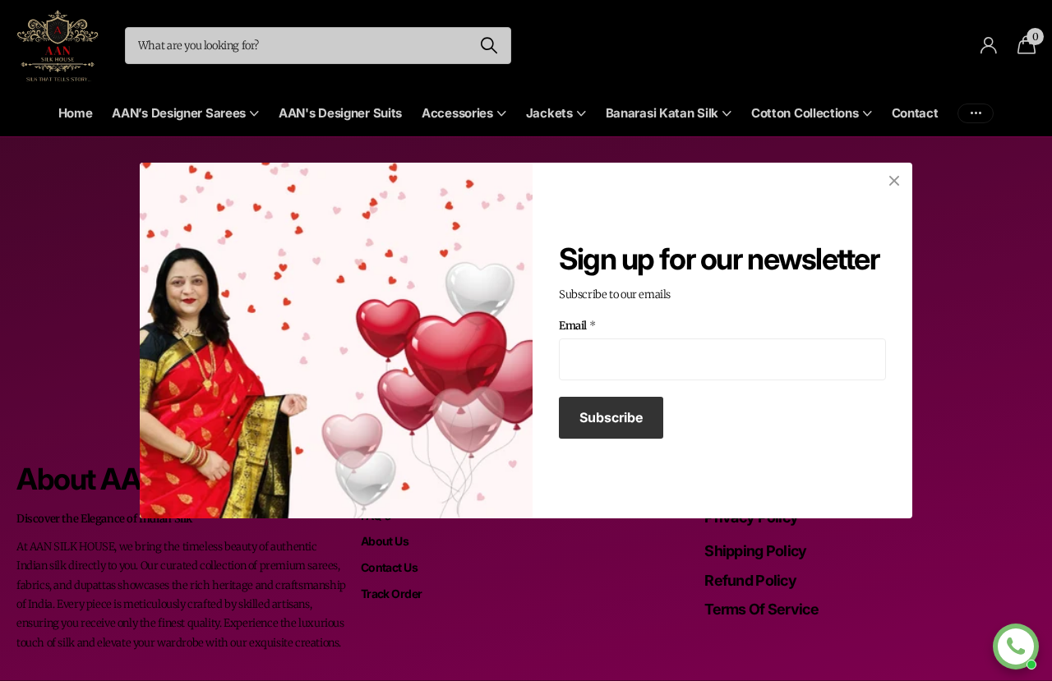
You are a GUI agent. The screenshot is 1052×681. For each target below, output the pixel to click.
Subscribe (611, 417)
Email (577, 326)
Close (894, 181)
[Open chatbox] (1016, 646)
